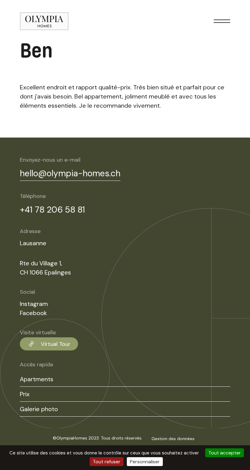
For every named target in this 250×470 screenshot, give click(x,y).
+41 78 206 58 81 (52, 209)
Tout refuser (106, 461)
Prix (25, 394)
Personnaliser (145, 461)
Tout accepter (224, 453)
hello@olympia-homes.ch (70, 173)
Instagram (34, 304)
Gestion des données (173, 438)
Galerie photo (39, 409)
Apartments (36, 379)
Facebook (33, 313)
